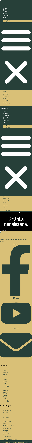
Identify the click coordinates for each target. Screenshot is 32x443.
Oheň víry (5, 11)
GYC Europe (6, 417)
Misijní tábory (6, 415)
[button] (16, 56)
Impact (4, 423)
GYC (4, 419)
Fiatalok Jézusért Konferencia (10, 425)
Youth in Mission (7, 421)
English (8, 20)
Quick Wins (6, 10)
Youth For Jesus (7, 410)
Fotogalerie (6, 15)
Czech (4, 17)
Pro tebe (5, 13)
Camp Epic (5, 412)
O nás (4, 6)
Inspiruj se (5, 8)
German (8, 21)
